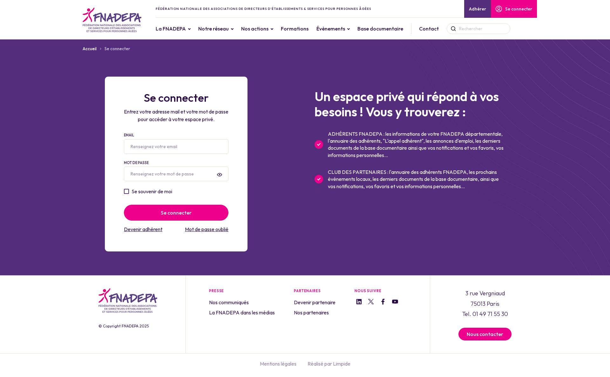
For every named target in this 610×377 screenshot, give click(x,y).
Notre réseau (213, 28)
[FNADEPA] (112, 20)
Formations (294, 28)
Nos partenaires (311, 312)
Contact (429, 28)
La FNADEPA (171, 28)
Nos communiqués (229, 302)
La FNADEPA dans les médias (242, 312)
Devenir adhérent (143, 229)
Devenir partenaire (315, 302)
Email (129, 135)
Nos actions (254, 28)
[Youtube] (395, 303)
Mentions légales (278, 363)
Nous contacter (485, 334)
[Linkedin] (359, 302)
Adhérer (477, 9)
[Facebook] (383, 302)
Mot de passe (136, 163)
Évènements (330, 28)
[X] (371, 303)
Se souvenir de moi (152, 191)
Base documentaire (380, 28)
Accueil (90, 48)
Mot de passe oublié (206, 229)
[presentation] (219, 174)
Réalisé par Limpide (329, 363)
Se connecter (518, 9)
